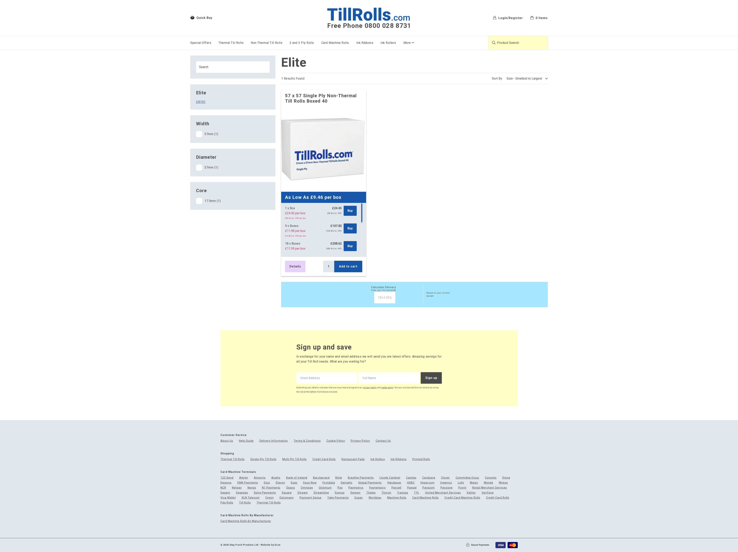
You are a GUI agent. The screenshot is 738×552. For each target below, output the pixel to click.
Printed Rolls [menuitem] (421, 459)
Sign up (431, 378)
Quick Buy (203, 18)
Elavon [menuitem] (280, 482)
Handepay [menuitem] (394, 482)
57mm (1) (211, 134)
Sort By (497, 78)
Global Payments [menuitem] (370, 482)
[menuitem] (539, 18)
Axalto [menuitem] (275, 477)
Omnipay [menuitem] (307, 487)
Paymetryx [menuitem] (355, 487)
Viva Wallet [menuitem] (228, 497)
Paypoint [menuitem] (428, 487)
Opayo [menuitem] (290, 487)
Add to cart (348, 266)
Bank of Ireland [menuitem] (296, 477)
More (407, 43)
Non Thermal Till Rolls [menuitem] (266, 43)
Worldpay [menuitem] (375, 497)
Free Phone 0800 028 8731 (369, 25)
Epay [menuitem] (294, 482)
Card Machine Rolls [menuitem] (335, 43)
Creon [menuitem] (269, 497)
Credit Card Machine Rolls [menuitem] (462, 497)
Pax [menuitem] (340, 487)
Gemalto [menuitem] (346, 482)
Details (295, 266)
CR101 (201, 102)
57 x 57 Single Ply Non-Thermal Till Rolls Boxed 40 (321, 98)
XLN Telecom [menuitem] (251, 497)
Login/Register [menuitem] (510, 18)
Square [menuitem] (287, 492)
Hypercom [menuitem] (428, 482)
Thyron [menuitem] (386, 492)
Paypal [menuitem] (412, 487)
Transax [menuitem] (402, 492)
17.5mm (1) (212, 201)
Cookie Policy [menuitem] (336, 440)
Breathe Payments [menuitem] (361, 477)
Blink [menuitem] (338, 477)
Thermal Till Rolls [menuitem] (231, 43)
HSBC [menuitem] (411, 482)
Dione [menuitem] (506, 477)
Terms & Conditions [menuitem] (307, 440)
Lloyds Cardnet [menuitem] (390, 477)
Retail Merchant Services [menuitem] (489, 487)
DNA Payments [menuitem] (247, 482)
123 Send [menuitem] (227, 477)
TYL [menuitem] (416, 492)
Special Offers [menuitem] (200, 43)
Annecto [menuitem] (260, 477)
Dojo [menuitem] (267, 482)
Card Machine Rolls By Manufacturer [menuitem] (245, 521)
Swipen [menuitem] (355, 492)
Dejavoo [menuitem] (226, 482)
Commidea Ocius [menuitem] (467, 477)
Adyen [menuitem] (243, 477)
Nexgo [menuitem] (252, 487)
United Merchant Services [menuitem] (443, 492)
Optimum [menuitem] (325, 487)
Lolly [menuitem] (461, 482)
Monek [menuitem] (488, 482)
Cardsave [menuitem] (428, 477)
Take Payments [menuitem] (338, 497)
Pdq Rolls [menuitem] (226, 502)
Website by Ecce (271, 545)
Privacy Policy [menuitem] (360, 440)
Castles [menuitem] (411, 477)
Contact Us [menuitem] (383, 440)
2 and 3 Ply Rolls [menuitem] (302, 43)
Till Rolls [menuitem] (245, 502)
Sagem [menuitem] (225, 492)
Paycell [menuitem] (396, 487)
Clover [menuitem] (445, 477)
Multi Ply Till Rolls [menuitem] (294, 459)
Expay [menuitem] (359, 497)
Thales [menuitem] (371, 492)
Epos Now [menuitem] (310, 482)
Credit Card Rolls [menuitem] (324, 459)
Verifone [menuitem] (488, 492)
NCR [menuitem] (223, 487)
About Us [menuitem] (226, 440)
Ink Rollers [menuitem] (388, 43)
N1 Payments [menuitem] (271, 487)
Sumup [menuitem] (340, 492)
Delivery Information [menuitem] (273, 440)
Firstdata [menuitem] (328, 482)
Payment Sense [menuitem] (311, 497)
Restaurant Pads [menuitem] (353, 459)
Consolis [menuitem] (491, 477)
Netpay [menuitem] (237, 487)
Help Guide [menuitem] (246, 440)
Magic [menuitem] (474, 482)
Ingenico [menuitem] (446, 482)
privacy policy (370, 388)
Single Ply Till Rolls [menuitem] (263, 459)
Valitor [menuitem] (471, 492)
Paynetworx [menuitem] (377, 487)
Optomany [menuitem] (286, 497)
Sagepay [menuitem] (242, 492)
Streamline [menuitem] (321, 492)
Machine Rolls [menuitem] (396, 497)
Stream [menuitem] (303, 492)
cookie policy (387, 388)
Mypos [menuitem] (503, 482)
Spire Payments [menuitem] (265, 492)
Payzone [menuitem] (446, 487)
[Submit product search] (493, 42)
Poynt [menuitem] (462, 487)
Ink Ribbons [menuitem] (364, 43)
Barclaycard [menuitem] (321, 477)
